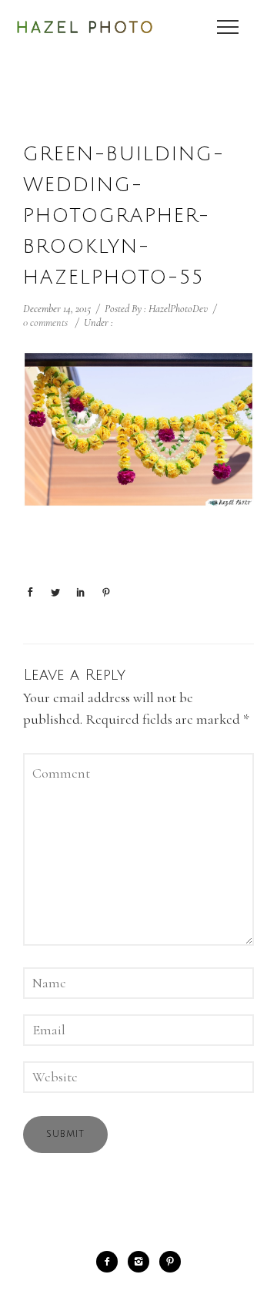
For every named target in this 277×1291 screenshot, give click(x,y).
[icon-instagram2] (142, 1262)
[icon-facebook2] (110, 1262)
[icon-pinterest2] (170, 1262)
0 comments (45, 322)
